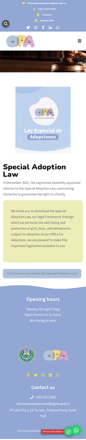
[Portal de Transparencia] (6, 24)
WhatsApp (57, 375)
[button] (76, 430)
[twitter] (28, 27)
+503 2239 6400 (47, 9)
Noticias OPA (47, 20)
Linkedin (50, 375)
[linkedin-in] (50, 27)
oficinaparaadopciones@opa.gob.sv (46, 3)
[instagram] (35, 27)
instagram (43, 375)
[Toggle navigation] (79, 41)
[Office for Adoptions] (20, 41)
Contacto (47, 14)
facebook (28, 375)
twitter (35, 375)
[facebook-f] (43, 27)
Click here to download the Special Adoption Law (42, 273)
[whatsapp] (57, 27)
